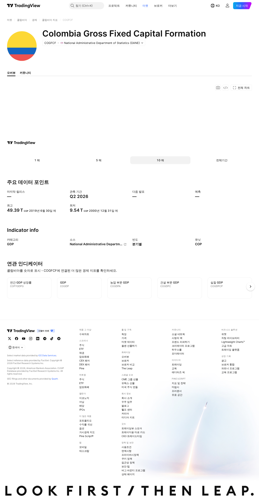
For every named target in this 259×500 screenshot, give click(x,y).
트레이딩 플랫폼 (230, 349)
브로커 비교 (128, 364)
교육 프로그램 (229, 372)
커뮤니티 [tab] (25, 72)
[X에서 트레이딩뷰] (9, 338)
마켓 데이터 (128, 341)
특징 (124, 334)
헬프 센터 (127, 409)
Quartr (55, 378)
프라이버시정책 (130, 454)
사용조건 (126, 446)
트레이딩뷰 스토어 (132, 428)
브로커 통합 (228, 364)
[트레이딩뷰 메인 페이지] (23, 5)
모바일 (83, 446)
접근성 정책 (128, 462)
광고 (223, 360)
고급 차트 (226, 345)
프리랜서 (177, 390)
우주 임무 (127, 401)
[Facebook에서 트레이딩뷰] (16, 338)
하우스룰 (177, 349)
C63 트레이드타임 (132, 436)
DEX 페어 (84, 364)
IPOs (82, 409)
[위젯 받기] (226, 88)
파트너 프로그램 (230, 368)
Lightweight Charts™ (233, 341)
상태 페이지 (128, 474)
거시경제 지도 (87, 432)
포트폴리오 (85, 420)
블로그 (125, 405)
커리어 (125, 413)
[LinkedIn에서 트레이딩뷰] (37, 338)
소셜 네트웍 (178, 334)
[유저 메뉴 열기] (227, 5)
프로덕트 (114, 5)
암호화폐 (84, 356)
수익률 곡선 (85, 424)
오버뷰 (125, 356)
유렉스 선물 (128, 383)
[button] (122, 5)
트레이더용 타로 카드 (133, 432)
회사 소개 (127, 397)
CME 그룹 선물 (130, 379)
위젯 (223, 334)
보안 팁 (126, 466)
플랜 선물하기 (129, 345)
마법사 (175, 386)
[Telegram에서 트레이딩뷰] (44, 338)
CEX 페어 (84, 360)
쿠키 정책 (127, 458)
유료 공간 (177, 394)
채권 (81, 352)
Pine (81, 368)
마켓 (145, 5)
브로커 (158, 5)
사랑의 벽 (177, 337)
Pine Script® (86, 436)
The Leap (127, 368)
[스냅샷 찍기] (218, 88)
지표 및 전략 (179, 383)
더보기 (172, 5)
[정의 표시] (20, 239)
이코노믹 (84, 397)
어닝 (81, 401)
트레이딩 (177, 364)
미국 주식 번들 (130, 386)
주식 (81, 345)
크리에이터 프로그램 (183, 345)
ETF (81, 348)
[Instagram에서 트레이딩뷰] (30, 338)
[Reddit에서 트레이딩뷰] (58, 338)
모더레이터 (178, 353)
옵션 (81, 428)
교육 (174, 368)
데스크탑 (84, 450)
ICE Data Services (47, 355)
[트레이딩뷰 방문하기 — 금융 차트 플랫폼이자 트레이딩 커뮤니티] (21, 142)
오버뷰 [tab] (11, 72)
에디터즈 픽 (178, 372)
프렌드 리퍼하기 (181, 341)
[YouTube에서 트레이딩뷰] (23, 338)
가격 (124, 337)
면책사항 (126, 450)
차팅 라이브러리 (230, 337)
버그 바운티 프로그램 (133, 470)
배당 (81, 405)
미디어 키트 (128, 417)
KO (218, 5)
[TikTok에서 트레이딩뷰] (51, 338)
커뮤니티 (131, 5)
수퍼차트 (84, 334)
